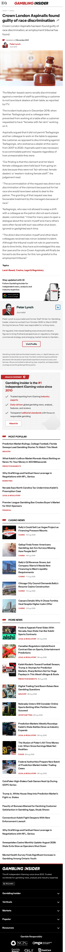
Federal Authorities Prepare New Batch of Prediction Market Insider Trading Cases (39, 765)
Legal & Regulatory (34, 270)
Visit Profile (31, 344)
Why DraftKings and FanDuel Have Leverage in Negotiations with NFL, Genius (27, 832)
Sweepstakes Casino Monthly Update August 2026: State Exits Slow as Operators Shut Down (29, 844)
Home (4, 11)
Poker (21, 754)
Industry (6, 451)
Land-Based (8, 270)
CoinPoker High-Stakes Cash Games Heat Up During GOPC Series (29, 783)
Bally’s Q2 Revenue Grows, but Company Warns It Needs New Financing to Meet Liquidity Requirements (34, 567)
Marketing (7, 481)
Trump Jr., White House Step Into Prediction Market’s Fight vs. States (30, 795)
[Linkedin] (57, 307)
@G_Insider (9, 884)
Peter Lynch (15, 44)
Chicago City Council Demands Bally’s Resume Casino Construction (38, 585)
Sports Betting (25, 715)
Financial (6, 510)
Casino (12, 11)
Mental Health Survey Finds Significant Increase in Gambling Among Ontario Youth (28, 856)
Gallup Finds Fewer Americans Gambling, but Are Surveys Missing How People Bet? (36, 548)
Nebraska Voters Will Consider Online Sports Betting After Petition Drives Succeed (38, 707)
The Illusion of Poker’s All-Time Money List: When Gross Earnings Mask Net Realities (38, 746)
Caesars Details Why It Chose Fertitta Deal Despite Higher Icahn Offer (38, 602)
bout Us (13, 423)
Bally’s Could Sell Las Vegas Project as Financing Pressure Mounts (38, 529)
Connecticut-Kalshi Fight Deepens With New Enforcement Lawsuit (26, 819)
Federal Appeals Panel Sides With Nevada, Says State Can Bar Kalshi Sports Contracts (36, 631)
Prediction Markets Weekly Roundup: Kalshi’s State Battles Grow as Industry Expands (38, 727)
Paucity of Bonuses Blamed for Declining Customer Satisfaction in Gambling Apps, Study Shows (29, 808)
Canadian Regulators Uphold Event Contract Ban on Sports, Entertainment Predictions (39, 649)
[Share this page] (58, 20)
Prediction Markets (11, 466)
